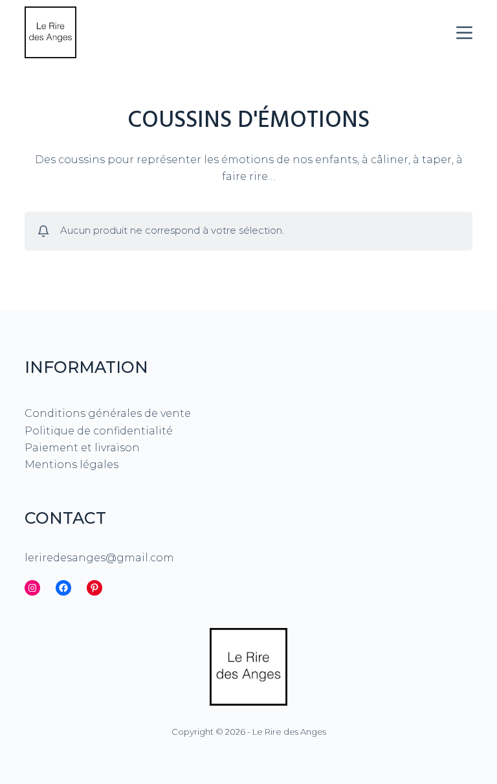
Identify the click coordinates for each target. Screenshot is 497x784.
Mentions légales (71, 464)
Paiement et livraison (82, 448)
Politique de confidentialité (99, 431)
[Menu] (464, 33)
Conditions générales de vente (108, 413)
